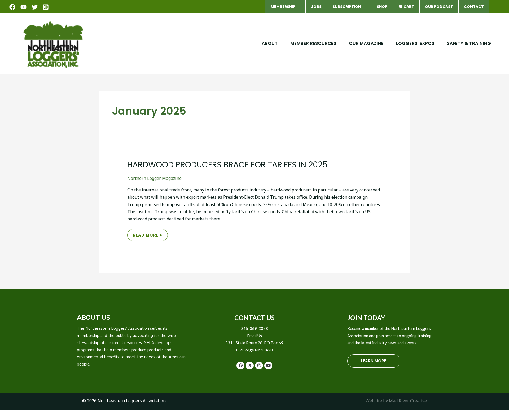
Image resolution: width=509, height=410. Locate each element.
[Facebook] (12, 7)
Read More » (147, 236)
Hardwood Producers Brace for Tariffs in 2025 (227, 164)
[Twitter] (35, 7)
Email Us (254, 335)
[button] (297, 6)
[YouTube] (23, 7)
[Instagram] (46, 7)
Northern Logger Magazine (154, 178)
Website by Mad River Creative (396, 401)
